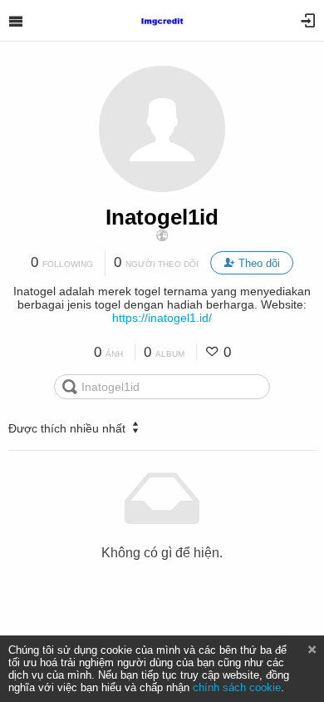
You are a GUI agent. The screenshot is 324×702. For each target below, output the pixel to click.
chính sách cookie (237, 687)
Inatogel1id (162, 217)
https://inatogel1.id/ (162, 317)
